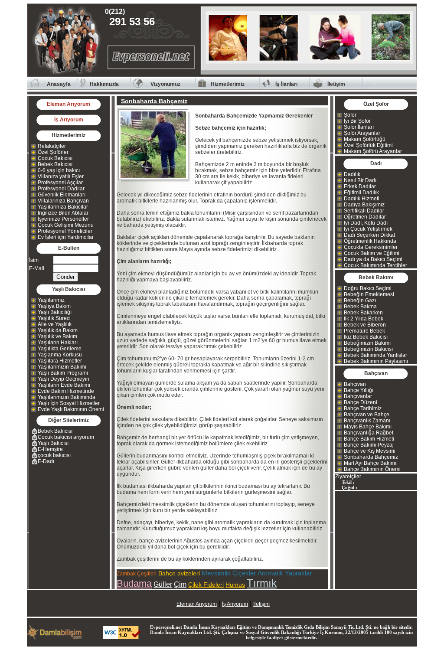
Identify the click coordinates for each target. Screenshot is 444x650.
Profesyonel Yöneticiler (65, 231)
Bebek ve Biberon (365, 325)
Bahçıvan (355, 384)
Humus (235, 584)
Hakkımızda (104, 84)
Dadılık (352, 174)
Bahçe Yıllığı (358, 390)
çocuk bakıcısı (54, 455)
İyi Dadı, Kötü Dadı (366, 223)
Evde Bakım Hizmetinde (66, 391)
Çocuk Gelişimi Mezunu (66, 225)
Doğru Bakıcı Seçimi (368, 288)
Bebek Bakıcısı (55, 164)
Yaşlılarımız (51, 300)
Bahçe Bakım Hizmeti (369, 439)
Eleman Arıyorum (68, 104)
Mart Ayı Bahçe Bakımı (370, 463)
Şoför (350, 115)
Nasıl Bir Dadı (360, 180)
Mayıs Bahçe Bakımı (368, 427)
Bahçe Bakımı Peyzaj (369, 445)
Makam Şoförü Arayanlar (373, 151)
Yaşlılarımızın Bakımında (66, 397)
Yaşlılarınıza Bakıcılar (63, 207)
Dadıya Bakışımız (364, 205)
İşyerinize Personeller (63, 219)
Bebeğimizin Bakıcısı (368, 349)
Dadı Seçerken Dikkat (369, 235)
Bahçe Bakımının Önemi (372, 469)
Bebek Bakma (360, 307)
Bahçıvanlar (358, 396)
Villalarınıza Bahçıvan (63, 201)
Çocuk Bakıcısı (55, 158)
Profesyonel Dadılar (61, 189)
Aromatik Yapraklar (285, 573)
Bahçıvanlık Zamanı (367, 421)
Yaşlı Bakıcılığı (55, 312)
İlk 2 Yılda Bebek (363, 319)
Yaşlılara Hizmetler (60, 361)
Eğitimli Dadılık (361, 192)
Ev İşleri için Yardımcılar (66, 237)
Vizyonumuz (165, 84)
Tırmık (262, 583)
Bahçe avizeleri (179, 573)
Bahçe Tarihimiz (363, 408)
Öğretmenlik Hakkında (370, 241)
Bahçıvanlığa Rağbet (368, 433)
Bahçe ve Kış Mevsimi (369, 451)
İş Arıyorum (68, 120)
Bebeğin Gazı (360, 300)
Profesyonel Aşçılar (60, 183)
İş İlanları (286, 84)
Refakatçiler (52, 146)
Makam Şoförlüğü (364, 139)
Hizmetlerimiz (228, 84)
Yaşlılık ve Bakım (57, 336)
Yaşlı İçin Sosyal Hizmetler (69, 403)
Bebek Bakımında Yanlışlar (375, 355)
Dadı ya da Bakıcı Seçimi (373, 259)
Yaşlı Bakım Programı (63, 373)
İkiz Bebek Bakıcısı (366, 337)
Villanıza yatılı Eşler (61, 176)
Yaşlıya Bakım (54, 306)
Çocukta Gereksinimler (371, 247)
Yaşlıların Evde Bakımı (64, 385)
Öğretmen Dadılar (365, 217)
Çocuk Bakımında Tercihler (375, 265)
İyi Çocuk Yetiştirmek (368, 229)
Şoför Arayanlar (362, 133)
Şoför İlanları (359, 127)
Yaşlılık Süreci (54, 318)
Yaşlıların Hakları (58, 343)
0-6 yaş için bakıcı (59, 170)
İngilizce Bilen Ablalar (63, 213)
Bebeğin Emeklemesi (369, 294)
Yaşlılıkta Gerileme (60, 349)
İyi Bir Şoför (357, 121)
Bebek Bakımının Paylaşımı (376, 361)
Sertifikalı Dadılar (364, 211)
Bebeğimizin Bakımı (367, 343)
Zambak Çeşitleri (137, 574)
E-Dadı (46, 461)
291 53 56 (132, 17)
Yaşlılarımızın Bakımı (62, 367)
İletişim (336, 84)
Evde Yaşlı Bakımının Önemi (71, 409)
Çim (180, 584)
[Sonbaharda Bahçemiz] (156, 144)
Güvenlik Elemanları (61, 195)
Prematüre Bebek (364, 331)
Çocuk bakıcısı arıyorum (66, 437)
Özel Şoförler (53, 152)
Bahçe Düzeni (360, 402)
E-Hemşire (50, 449)
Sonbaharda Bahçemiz (371, 457)
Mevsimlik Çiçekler (229, 573)
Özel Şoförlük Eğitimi (368, 145)
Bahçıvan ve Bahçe (366, 415)
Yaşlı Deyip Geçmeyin (63, 379)
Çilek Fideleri (206, 584)
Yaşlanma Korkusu (60, 355)
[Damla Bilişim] (55, 637)
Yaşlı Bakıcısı (53, 443)
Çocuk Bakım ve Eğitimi (371, 253)
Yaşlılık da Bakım (58, 330)
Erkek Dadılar (360, 186)
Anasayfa (59, 84)
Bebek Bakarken (363, 313)
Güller (162, 584)
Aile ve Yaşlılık (55, 324)
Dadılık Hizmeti (361, 199)
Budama (134, 583)
